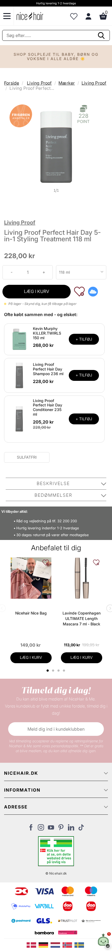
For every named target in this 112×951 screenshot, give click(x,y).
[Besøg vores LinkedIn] (71, 829)
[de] (45, 944)
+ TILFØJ (84, 339)
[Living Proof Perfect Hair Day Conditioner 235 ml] (19, 418)
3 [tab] (59, 670)
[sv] (79, 944)
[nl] (57, 944)
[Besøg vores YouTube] (50, 829)
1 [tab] (48, 670)
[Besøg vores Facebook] (30, 829)
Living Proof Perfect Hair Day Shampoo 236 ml (48, 369)
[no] (68, 944)
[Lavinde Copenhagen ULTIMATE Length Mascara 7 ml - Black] (81, 578)
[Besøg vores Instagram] (40, 829)
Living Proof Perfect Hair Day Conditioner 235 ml (47, 407)
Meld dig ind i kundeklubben (56, 729)
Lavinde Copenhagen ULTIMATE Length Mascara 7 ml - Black (82, 618)
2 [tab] (54, 670)
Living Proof (39, 83)
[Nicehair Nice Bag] (31, 578)
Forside (11, 83)
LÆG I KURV (36, 291)
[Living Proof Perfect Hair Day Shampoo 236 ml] (19, 375)
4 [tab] (65, 670)
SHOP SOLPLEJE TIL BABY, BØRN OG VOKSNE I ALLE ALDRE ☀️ (56, 56)
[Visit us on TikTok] (81, 829)
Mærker (66, 83)
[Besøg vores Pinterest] (61, 829)
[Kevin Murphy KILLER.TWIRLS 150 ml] (19, 339)
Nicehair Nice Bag (31, 613)
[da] (33, 944)
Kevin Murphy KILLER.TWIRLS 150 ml (47, 333)
